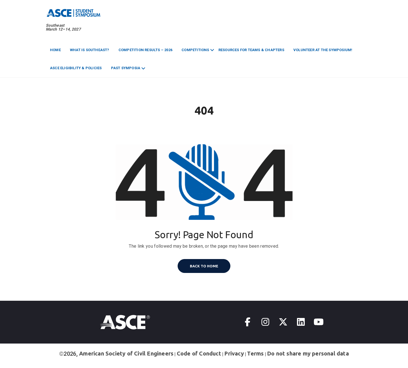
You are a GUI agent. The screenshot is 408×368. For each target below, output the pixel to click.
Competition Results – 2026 (145, 50)
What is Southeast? (89, 50)
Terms (255, 353)
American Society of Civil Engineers (126, 353)
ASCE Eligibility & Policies (76, 68)
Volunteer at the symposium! (322, 50)
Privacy (234, 353)
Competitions (195, 50)
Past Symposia (125, 68)
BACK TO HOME (204, 266)
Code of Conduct (199, 353)
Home (55, 50)
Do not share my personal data (308, 353)
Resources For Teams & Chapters (251, 50)
